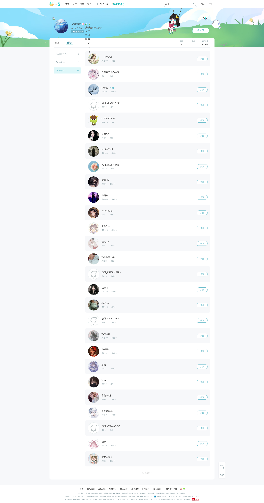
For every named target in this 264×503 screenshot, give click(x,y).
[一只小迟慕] (93, 58)
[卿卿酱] (93, 89)
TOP (222, 474)
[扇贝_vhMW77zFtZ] (93, 105)
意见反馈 (124, 489)
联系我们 (91, 489)
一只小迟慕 (106, 57)
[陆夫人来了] (93, 459)
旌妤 (103, 441)
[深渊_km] (93, 182)
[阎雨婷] (93, 197)
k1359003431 (108, 118)
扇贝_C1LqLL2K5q (110, 318)
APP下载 (102, 4)
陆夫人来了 (106, 457)
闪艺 (55, 4)
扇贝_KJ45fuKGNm (111, 272)
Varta (104, 380)
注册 (211, 4)
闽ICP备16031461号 (144, 496)
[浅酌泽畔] (93, 335)
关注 (181, 43)
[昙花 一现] (93, 397)
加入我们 (157, 489)
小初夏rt (105, 349)
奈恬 (103, 365)
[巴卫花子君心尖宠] (93, 74)
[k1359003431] (93, 120)
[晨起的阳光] (93, 212)
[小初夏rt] (93, 351)
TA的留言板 (67, 54)
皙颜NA (105, 134)
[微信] (184, 489)
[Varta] (93, 382)
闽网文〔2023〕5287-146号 (167, 496)
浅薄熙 (104, 288)
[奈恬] (93, 366)
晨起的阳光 (106, 211)
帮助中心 (222, 466)
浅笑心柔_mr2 (108, 257)
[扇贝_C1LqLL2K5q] (93, 320)
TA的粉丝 (67, 70)
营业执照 (68, 499)
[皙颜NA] (93, 135)
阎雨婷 (104, 195)
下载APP (167, 489)
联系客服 (76, 499)
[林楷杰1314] (93, 151)
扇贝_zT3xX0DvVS (110, 426)
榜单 (82, 4)
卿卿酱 (104, 88)
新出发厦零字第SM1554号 (189, 496)
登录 (203, 4)
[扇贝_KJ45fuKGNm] (93, 274)
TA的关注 (67, 62)
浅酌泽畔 (105, 334)
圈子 (89, 4)
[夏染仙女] (93, 228)
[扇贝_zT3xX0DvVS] (93, 428)
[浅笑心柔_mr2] (93, 258)
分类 (75, 4)
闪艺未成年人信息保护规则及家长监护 (165, 499)
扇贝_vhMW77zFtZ (110, 103)
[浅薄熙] (93, 289)
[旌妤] (93, 443)
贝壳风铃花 (106, 411)
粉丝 (193, 43)
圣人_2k (105, 241)
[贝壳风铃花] (93, 412)
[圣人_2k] (93, 243)
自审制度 (135, 489)
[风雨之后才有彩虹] (93, 166)
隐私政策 (102, 489)
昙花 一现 (106, 395)
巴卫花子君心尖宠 (110, 72)
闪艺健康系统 (185, 499)
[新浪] (181, 489)
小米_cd (105, 303)
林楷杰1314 (107, 149)
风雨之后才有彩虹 (110, 164)
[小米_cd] (93, 305)
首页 (67, 4)
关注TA (200, 30)
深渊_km (105, 180)
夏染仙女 (105, 226)
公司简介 (146, 489)
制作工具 (117, 4)
